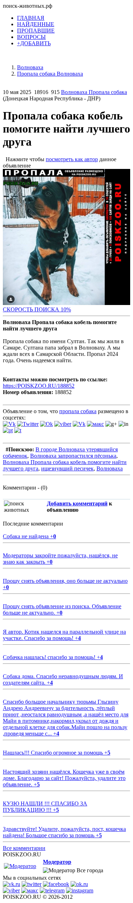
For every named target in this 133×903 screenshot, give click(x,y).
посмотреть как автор (72, 159)
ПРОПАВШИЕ (36, 31)
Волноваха (109, 468)
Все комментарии (24, 848)
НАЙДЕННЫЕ (35, 24)
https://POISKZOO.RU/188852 (38, 386)
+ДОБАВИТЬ (34, 43)
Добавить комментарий (77, 503)
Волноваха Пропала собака (94, 92)
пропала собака (77, 411)
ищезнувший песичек (67, 468)
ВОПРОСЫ (31, 37)
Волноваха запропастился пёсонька (73, 456)
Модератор (57, 862)
